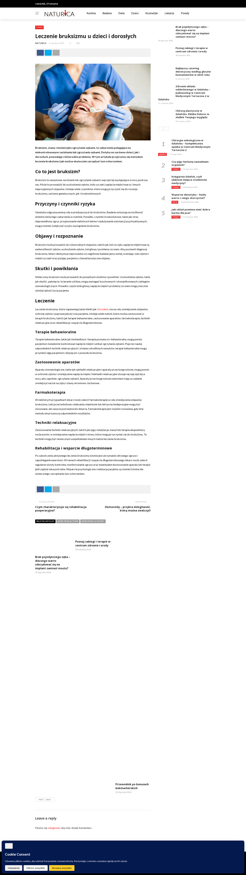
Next (48, 799)
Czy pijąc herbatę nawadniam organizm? (190, 163)
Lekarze (169, 13)
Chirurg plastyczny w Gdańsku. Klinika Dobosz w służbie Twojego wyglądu (192, 114)
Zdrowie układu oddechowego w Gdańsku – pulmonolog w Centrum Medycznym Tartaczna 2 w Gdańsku (184, 93)
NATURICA (40, 43)
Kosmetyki (151, 13)
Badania (107, 13)
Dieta (121, 13)
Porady (185, 13)
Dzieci (135, 13)
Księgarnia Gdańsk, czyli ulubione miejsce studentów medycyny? (189, 180)
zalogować (54, 827)
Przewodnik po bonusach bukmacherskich (132, 786)
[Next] (166, 129)
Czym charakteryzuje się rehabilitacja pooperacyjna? (61, 508)
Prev (41, 799)
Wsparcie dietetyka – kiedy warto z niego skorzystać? (189, 196)
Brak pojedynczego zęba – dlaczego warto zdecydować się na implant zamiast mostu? (52, 562)
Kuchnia (91, 13)
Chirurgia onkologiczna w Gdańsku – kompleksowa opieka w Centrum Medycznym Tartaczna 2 (191, 145)
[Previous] (160, 129)
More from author (68, 521)
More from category (93, 521)
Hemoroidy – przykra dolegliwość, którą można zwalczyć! (128, 508)
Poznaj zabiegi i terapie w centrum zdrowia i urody (92, 543)
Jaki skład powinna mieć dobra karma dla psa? (191, 211)
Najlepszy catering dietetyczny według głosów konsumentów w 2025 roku (193, 71)
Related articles (45, 521)
